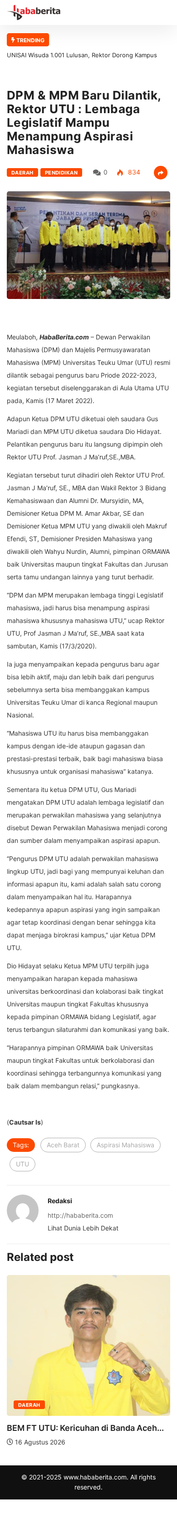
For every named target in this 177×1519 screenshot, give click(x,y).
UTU (22, 1164)
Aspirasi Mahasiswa (125, 1145)
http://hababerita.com (80, 1215)
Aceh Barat (63, 1145)
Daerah (22, 172)
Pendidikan (61, 172)
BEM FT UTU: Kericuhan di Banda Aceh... (85, 1428)
